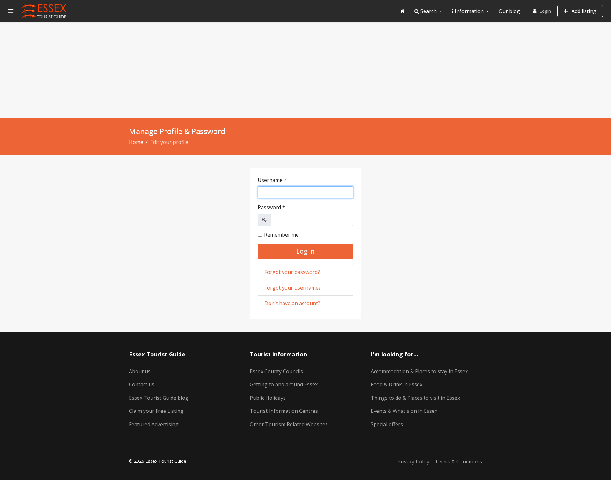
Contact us (141, 384)
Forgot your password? (292, 272)
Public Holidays (268, 397)
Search (428, 11)
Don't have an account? (292, 303)
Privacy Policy (413, 461)
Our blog (509, 11)
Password (271, 207)
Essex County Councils (276, 371)
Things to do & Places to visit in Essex (415, 397)
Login (545, 11)
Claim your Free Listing (156, 410)
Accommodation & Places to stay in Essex (419, 371)
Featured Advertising (154, 424)
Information (468, 11)
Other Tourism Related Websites (289, 424)
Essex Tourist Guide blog (158, 397)
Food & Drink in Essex (396, 384)
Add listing (583, 11)
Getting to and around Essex (284, 384)
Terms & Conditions (458, 461)
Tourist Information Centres (284, 410)
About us (140, 371)
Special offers (387, 424)
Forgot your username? (292, 287)
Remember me (281, 234)
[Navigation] (10, 11)
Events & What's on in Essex (404, 410)
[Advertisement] (305, 70)
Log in (305, 251)
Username (272, 179)
